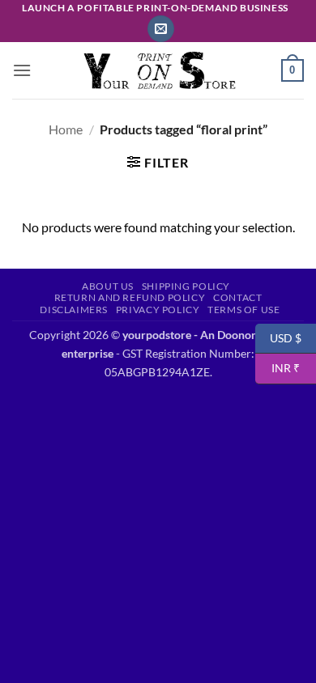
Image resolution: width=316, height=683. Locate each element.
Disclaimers (74, 309)
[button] (160, 28)
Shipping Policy (186, 286)
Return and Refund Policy (130, 297)
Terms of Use (243, 309)
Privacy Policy (158, 309)
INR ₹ (277, 367)
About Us (108, 286)
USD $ (278, 337)
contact (237, 297)
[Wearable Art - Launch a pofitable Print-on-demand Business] (158, 71)
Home (66, 129)
